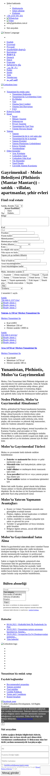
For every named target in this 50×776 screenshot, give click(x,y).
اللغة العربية (12, 80)
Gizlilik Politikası (34, 610)
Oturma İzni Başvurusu (22, 106)
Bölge (3, 216)
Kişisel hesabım (13, 697)
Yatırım (10, 131)
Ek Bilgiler (17, 99)
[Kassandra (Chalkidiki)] (14, 595)
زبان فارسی (12, 67)
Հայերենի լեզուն (16, 49)
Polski (9, 70)
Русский (11, 47)
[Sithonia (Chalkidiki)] (14, 597)
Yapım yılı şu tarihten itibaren (14, 255)
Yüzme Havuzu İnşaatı (22, 129)
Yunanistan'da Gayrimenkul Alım (26, 96)
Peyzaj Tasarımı (19, 124)
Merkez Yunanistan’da (11, 318)
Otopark (35, 275)
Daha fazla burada (25, 718)
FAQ (14, 109)
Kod (3, 227)
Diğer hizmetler (13, 151)
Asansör (7, 275)
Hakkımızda (17, 8)
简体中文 (11, 54)
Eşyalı (45, 275)
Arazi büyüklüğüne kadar (12, 266)
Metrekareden (7, 238)
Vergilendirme (18, 148)
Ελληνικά (11, 44)
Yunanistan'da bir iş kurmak (24, 138)
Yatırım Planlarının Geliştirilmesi (26, 143)
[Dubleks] (12, 213)
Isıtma (6, 277)
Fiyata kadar (6, 236)
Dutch (9, 60)
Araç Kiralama (18, 153)
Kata (3, 247)
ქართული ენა (14, 65)
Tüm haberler (12, 639)
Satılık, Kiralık (7, 206)
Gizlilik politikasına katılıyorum (16, 765)
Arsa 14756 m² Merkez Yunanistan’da (19, 348)
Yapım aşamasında (17, 280)
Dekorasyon (17, 121)
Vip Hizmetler (18, 161)
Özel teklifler (12, 689)
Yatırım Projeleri (19, 141)
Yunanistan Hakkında (21, 94)
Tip (2, 213)
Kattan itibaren (7, 244)
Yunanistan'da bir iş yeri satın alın (27, 136)
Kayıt (6, 602)
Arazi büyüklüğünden (10, 263)
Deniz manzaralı (21, 275)
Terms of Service (6, 769)
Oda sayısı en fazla (9, 252)
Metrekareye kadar (9, 241)
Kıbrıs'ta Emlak (13, 111)
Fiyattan (5, 233)
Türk (9, 75)
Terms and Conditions (16, 694)
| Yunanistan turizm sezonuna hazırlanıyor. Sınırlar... (25, 630)
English (10, 42)
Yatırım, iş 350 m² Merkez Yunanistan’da (20, 313)
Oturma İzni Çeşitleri (21, 104)
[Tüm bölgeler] (14, 592)
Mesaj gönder (10, 772)
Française (11, 62)
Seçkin (30, 283)
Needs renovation (15, 283)
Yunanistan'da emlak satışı (18, 92)
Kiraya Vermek (19, 146)
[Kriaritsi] (14, 599)
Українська (12, 77)
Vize (14, 101)
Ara (3, 286)
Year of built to (7, 260)
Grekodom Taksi (19, 156)
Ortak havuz (34, 277)
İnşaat (9, 114)
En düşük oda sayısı (10, 249)
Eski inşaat (33, 280)
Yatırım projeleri (14, 687)
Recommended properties (18, 684)
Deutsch (10, 57)
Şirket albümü (18, 11)
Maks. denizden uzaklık (11, 272)
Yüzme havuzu (19, 277)
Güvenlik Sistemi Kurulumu (24, 166)
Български (12, 52)
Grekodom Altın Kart (21, 158)
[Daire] (12, 211)
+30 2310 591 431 (15, 16)
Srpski (9, 72)
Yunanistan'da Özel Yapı (23, 126)
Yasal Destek (18, 163)
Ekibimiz (16, 13)
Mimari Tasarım (19, 119)
